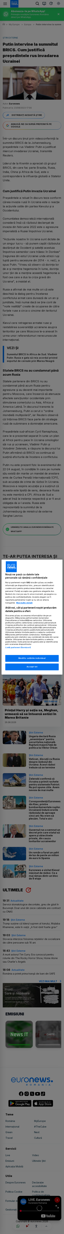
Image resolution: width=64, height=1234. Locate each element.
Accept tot (32, 666)
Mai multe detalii (24, 603)
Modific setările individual (32, 658)
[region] (32, 617)
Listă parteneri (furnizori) (18, 647)
